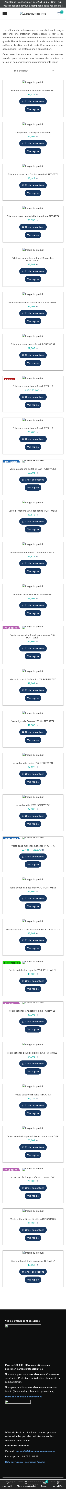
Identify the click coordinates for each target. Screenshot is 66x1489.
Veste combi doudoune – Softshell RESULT (33, 552)
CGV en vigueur (14, 1462)
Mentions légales (35, 1462)
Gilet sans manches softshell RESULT (33, 386)
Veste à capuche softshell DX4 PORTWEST (33, 468)
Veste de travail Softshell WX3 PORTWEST (33, 679)
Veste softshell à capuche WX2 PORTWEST (33, 970)
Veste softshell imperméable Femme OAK (33, 1177)
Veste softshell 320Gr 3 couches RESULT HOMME (33, 929)
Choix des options (34, 101)
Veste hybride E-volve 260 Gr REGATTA (33, 721)
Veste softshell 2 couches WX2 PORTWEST (32, 887)
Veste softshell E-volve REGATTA (33, 1094)
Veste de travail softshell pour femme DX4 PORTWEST (32, 636)
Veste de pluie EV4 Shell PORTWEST (33, 594)
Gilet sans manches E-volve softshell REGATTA (33, 174)
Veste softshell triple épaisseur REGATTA (33, 1261)
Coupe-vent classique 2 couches (33, 132)
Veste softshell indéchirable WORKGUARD (33, 1219)
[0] (59, 13)
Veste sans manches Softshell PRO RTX (32, 845)
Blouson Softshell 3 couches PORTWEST (33, 90)
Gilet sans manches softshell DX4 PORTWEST (33, 302)
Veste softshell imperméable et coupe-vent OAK (33, 1136)
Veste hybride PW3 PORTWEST (33, 805)
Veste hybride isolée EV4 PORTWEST (33, 763)
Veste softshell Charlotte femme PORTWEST (33, 1010)
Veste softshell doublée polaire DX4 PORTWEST (33, 1052)
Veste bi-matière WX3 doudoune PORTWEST (33, 510)
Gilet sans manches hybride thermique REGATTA (33, 216)
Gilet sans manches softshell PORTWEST (33, 344)
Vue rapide (33, 109)
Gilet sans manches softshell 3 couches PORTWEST (33, 259)
